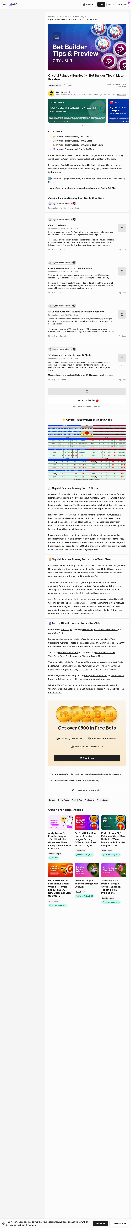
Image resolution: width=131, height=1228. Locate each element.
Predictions (53, 16)
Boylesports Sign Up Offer (75, 669)
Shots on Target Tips (92, 656)
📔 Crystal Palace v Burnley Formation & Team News (78, 145)
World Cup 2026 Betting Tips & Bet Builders (72, 689)
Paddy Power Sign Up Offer (88, 666)
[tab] (85, 126)
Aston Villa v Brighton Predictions (99, 643)
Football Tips (65, 16)
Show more (121, 95)
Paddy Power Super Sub (95, 675)
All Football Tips (59, 178)
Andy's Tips (66, 629)
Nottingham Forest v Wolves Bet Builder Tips (94, 646)
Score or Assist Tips (68, 652)
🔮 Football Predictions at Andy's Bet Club (73, 149)
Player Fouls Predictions (65, 656)
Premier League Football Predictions (99, 629)
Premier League (79, 16)
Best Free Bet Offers (81, 662)
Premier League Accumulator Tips (98, 639)
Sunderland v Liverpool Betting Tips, (65, 643)
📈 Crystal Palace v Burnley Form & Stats (72, 140)
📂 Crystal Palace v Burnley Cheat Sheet (72, 136)
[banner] (77, 111)
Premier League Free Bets (80, 178)
